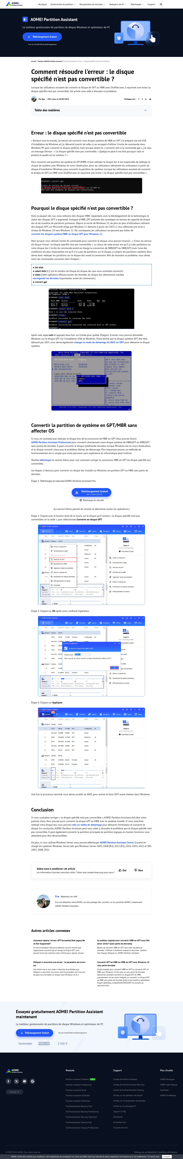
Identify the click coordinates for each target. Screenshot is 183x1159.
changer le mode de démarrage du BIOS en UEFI (99, 342)
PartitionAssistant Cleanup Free (79, 1122)
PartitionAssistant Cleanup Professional (82, 1128)
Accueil (33, 61)
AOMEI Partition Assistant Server (117, 842)
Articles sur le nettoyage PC (124, 1106)
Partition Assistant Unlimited (77, 1095)
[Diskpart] (91, 309)
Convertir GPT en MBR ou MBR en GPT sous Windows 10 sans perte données (123, 964)
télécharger (45, 460)
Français (13, 1092)
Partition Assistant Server (76, 1090)
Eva (43, 99)
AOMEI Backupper (167, 1079)
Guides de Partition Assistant (125, 1079)
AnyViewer (164, 1090)
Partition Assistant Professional (79, 1085)
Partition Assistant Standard (77, 1079)
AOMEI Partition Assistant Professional (51, 442)
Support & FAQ (119, 1111)
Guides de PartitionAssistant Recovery (128, 1084)
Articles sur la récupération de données (129, 1101)
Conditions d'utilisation (167, 1152)
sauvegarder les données (46, 278)
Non (140, 870)
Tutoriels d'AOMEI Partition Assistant (50, 61)
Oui (124, 870)
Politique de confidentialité (145, 1152)
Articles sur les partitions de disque (127, 1095)
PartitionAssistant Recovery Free (79, 1106)
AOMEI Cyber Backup (168, 1084)
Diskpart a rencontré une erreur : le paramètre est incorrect (59, 964)
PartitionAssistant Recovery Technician (81, 1117)
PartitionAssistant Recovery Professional (82, 1111)
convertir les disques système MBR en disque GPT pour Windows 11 (66, 234)
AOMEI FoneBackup (168, 1095)
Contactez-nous (119, 1122)
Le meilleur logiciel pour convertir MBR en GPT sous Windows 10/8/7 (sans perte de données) (123, 942)
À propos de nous (120, 1127)
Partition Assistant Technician (78, 1101)
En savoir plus (153, 1156)
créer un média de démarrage (86, 824)
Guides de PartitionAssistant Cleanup (128, 1090)
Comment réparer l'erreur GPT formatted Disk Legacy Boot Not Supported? (59, 942)
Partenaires (118, 1117)
